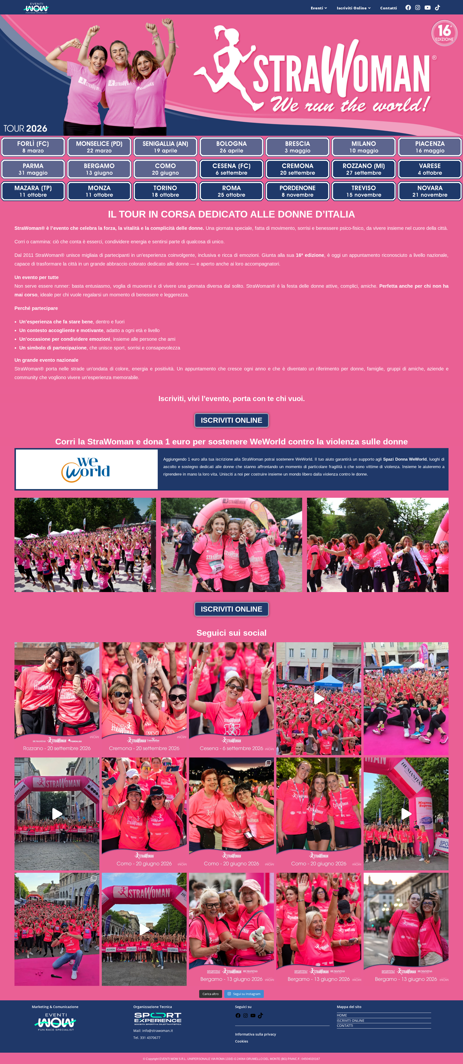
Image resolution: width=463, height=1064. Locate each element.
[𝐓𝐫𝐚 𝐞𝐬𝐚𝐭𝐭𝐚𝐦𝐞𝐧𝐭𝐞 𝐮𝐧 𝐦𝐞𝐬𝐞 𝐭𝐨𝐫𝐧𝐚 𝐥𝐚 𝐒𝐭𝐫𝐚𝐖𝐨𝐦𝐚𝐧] (144, 698)
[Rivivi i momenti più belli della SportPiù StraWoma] (406, 813)
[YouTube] (253, 1017)
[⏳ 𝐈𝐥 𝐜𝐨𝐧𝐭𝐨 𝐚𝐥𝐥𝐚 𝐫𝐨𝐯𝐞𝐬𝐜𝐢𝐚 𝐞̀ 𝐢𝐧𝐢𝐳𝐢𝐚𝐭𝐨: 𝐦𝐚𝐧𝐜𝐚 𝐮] (231, 698)
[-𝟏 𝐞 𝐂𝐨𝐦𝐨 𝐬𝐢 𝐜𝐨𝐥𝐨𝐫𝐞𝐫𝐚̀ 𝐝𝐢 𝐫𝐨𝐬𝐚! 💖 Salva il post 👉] (231, 813)
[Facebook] (238, 1017)
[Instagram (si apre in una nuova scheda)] (417, 7)
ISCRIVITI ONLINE (350, 1020)
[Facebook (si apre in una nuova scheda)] (408, 7)
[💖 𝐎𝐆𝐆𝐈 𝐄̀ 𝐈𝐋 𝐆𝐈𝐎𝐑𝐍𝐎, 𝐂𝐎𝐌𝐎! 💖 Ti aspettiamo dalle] (144, 813)
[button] (20, 545)
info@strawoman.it (157, 1030)
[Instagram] (245, 1017)
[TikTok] (260, 1017)
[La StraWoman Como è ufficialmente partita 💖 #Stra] (56, 813)
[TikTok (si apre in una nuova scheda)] (437, 7)
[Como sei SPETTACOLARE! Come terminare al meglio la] (406, 698)
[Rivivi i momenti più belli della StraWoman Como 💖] (318, 698)
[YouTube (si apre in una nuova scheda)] (427, 7)
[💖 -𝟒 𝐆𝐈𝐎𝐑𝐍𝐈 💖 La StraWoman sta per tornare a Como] (318, 813)
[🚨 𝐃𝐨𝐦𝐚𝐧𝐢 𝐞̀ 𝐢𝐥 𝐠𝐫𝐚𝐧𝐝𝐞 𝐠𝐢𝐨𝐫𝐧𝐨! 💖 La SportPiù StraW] (318, 929)
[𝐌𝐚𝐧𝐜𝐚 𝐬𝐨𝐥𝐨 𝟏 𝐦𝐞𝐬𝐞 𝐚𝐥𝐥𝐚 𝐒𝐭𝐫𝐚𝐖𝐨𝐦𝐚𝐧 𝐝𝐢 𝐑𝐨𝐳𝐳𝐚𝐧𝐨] (56, 698)
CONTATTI (345, 1025)
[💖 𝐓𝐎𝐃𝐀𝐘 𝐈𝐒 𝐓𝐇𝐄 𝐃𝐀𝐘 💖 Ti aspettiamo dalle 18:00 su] (231, 929)
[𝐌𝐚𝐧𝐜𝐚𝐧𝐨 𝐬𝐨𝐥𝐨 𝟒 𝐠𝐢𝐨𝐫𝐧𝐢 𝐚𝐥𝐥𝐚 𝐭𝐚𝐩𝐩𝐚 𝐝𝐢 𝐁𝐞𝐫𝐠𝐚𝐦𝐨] (406, 929)
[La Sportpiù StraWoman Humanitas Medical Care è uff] (144, 929)
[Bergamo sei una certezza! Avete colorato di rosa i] (56, 929)
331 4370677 (150, 1037)
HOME (342, 1015)
